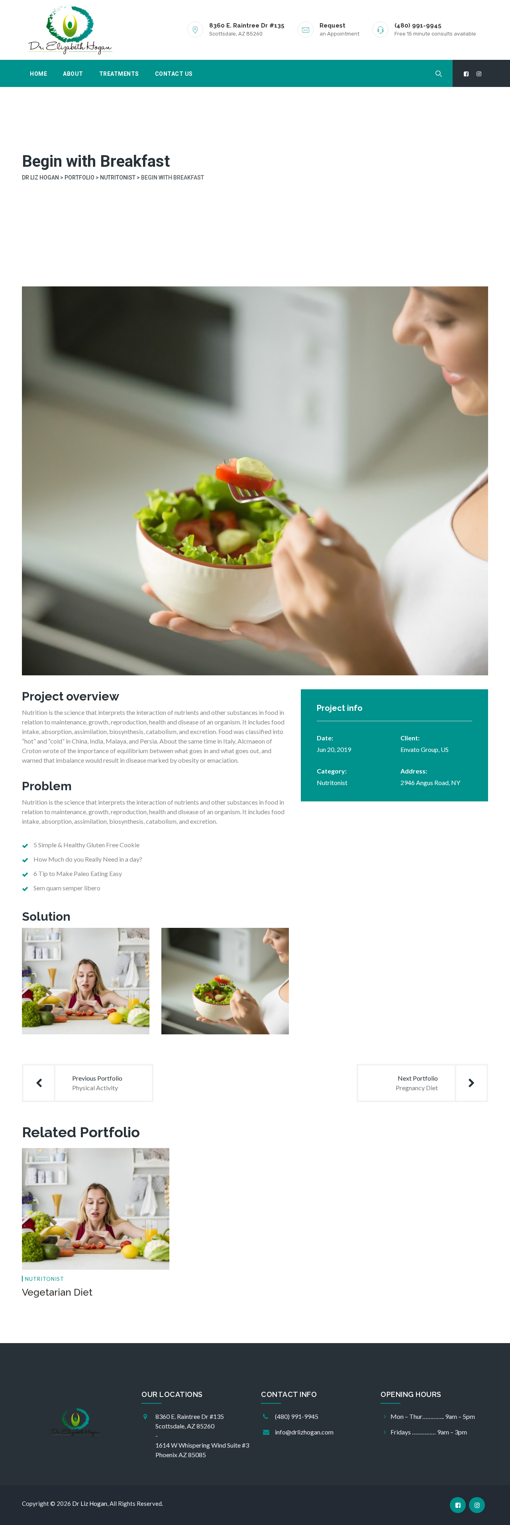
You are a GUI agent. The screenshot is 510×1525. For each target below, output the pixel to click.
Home (38, 74)
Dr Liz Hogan (89, 1503)
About (73, 74)
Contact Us (174, 74)
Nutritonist (332, 782)
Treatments (119, 74)
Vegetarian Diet (57, 1292)
